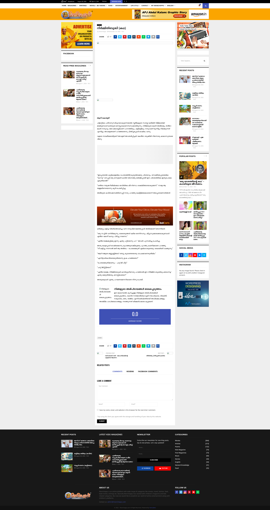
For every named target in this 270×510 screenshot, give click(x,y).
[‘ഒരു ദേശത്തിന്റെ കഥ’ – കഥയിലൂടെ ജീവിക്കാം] (193, 170)
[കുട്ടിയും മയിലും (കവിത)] (185, 96)
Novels (92, 6)
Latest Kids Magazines (110, 435)
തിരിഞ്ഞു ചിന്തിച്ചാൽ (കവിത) (155, 356)
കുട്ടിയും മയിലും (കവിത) (83, 454)
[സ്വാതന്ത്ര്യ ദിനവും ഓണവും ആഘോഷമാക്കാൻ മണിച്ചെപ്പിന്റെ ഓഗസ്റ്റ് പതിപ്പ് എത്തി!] (69, 74)
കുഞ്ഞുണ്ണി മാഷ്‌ (185, 212)
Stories (99, 25)
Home (64, 6)
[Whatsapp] (197, 492)
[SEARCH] (204, 61)
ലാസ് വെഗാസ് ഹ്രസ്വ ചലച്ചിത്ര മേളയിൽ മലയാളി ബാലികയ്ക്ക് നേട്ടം (185, 235)
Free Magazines (180, 453)
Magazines (72, 6)
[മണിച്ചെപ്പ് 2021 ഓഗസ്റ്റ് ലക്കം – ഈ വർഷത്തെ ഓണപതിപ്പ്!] (200, 205)
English (170, 6)
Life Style (134, 6)
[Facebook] (176, 492)
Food (110, 6)
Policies (104, 1)
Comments (117, 372)
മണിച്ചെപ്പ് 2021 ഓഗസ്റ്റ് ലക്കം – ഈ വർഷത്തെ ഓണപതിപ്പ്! (199, 215)
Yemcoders (152, 508)
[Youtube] (193, 492)
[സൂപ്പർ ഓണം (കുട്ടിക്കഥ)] (185, 108)
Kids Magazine (180, 450)
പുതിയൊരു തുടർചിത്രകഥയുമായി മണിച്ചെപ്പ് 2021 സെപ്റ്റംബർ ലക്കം (200, 235)
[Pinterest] (189, 492)
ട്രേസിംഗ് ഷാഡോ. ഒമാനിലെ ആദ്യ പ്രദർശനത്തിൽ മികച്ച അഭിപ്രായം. (84, 443)
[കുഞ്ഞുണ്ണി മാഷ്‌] (185, 205)
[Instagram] (185, 492)
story (100, 338)
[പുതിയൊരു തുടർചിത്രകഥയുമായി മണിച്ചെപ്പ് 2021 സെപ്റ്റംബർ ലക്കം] (200, 225)
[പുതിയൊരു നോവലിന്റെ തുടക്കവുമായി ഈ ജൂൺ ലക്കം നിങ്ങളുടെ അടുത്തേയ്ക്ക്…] (69, 111)
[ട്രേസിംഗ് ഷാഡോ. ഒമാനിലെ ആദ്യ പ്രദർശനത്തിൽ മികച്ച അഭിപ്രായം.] (185, 79)
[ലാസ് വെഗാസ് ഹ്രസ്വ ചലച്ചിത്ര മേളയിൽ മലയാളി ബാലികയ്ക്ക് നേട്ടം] (185, 225)
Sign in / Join (95, 1)
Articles (177, 444)
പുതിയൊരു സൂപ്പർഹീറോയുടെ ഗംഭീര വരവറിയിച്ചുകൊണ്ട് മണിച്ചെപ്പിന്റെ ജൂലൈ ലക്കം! (83, 94)
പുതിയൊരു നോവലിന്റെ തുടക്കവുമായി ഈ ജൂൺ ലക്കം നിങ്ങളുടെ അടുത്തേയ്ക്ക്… (83, 113)
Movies (177, 441)
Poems (177, 447)
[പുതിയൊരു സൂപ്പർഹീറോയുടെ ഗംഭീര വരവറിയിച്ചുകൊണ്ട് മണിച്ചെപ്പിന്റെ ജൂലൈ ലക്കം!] (69, 93)
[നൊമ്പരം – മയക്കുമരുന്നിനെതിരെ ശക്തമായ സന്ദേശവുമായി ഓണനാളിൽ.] (185, 121)
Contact (144, 6)
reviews (130, 372)
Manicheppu (102, 32)
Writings (83, 6)
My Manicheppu (157, 6)
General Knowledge (182, 465)
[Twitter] (180, 492)
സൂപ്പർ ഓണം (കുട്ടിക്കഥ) (83, 465)
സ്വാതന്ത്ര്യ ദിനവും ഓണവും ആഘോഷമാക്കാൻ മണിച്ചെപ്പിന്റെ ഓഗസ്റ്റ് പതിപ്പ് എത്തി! (83, 76)
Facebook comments (148, 372)
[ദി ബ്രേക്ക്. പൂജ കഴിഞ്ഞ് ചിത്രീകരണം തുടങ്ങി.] (185, 140)
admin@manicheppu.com (116, 502)
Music (177, 456)
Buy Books (101, 6)
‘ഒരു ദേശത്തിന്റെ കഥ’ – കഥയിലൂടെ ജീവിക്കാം (191, 183)
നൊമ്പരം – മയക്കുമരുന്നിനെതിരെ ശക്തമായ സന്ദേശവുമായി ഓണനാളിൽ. (199, 123)
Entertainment (121, 6)
